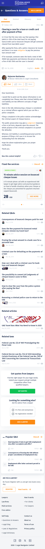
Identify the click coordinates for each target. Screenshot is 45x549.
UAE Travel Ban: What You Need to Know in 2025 (22, 325)
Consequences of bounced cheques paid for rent (22, 219)
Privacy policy (29, 528)
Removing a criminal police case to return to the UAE (22, 298)
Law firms (5, 502)
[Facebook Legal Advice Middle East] (15, 540)
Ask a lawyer (36, 10)
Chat (9, 84)
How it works (23, 489)
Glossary (28, 19)
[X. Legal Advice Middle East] (25, 540)
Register (9, 489)
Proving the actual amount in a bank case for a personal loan (21, 241)
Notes (39, 19)
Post (5, 19)
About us (27, 520)
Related (16, 19)
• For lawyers (29, 506)
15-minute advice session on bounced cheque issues (21, 176)
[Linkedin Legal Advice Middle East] (30, 540)
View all (37, 164)
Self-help (5, 516)
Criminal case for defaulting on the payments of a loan (22, 252)
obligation (21, 50)
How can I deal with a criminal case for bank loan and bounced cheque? (20, 264)
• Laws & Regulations (9, 528)
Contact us (28, 516)
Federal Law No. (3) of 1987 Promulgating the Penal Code (20, 344)
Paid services (7, 506)
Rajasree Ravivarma (16, 76)
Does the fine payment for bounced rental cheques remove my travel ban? (19, 230)
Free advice (6, 510)
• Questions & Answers (10, 520)
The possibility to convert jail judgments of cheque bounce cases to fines (20, 275)
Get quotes (22, 391)
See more (34, 196)
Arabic (37, 68)
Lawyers (5, 497)
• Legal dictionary (8, 533)
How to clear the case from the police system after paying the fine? (21, 287)
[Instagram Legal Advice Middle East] (20, 540)
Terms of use (29, 524)
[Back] (3, 11)
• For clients (28, 502)
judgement (31, 123)
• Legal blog (6, 524)
